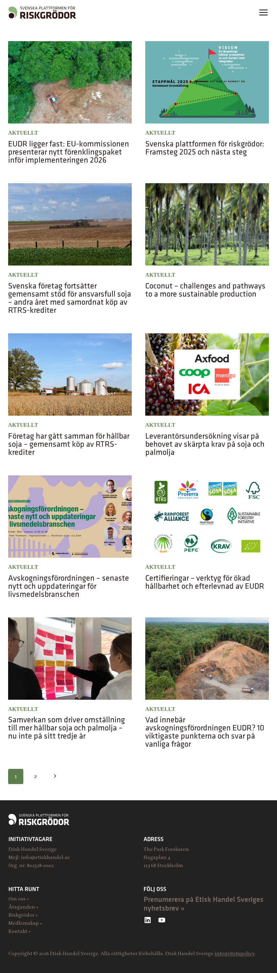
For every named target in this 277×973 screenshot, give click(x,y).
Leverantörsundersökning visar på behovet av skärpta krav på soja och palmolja (205, 443)
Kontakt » (19, 931)
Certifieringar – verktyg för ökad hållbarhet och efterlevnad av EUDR (204, 582)
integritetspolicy (235, 953)
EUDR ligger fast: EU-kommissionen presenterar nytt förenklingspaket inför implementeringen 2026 (68, 151)
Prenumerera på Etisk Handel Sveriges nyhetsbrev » (203, 903)
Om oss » (18, 899)
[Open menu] (263, 12)
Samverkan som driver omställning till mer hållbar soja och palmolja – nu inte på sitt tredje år (66, 727)
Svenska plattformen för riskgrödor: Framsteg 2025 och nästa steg (204, 147)
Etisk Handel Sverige (32, 849)
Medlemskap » (25, 923)
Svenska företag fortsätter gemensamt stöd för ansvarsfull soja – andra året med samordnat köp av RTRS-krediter (69, 297)
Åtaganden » (23, 907)
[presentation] (70, 82)
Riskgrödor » (23, 915)
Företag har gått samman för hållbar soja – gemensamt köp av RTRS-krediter (68, 443)
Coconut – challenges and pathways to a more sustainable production (205, 289)
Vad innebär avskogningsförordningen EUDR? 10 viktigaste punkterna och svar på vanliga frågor (204, 731)
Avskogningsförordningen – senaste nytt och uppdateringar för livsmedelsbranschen (68, 586)
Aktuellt (23, 133)
